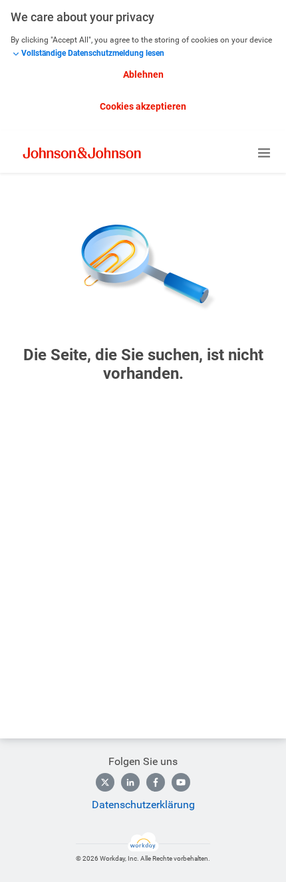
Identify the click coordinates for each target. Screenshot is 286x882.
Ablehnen (143, 74)
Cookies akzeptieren (143, 106)
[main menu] (264, 153)
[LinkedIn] (130, 782)
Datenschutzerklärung (143, 804)
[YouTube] (181, 782)
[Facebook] (155, 782)
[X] (105, 782)
